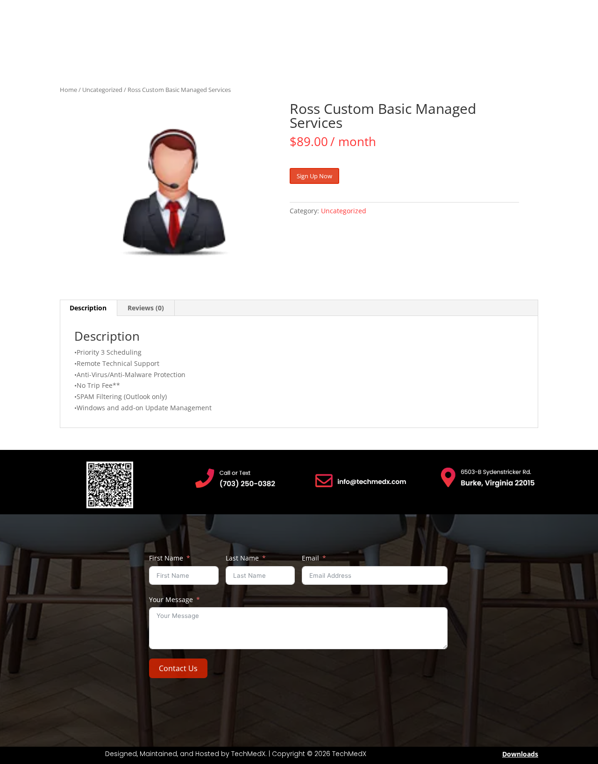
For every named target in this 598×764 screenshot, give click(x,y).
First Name (166, 558)
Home (68, 89)
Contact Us (178, 668)
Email (310, 558)
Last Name (242, 558)
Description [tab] (88, 307)
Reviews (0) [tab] (146, 307)
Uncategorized (102, 89)
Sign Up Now (314, 176)
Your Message (171, 599)
